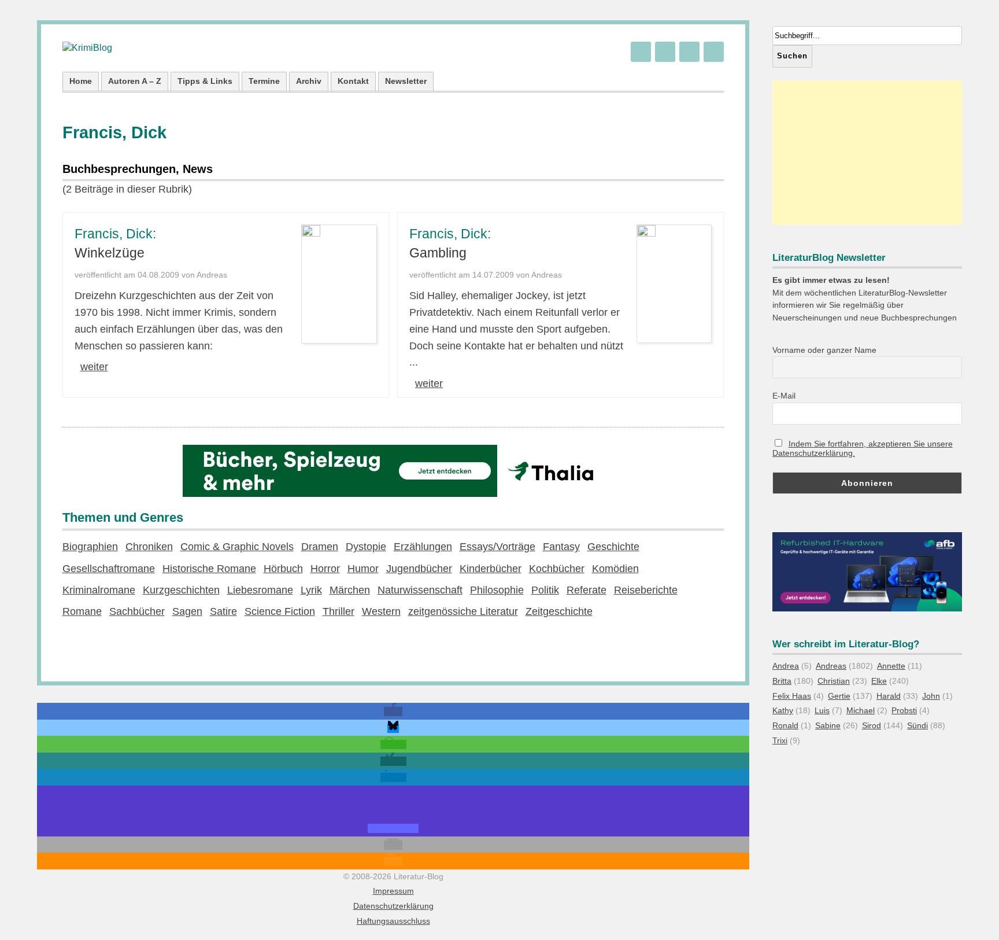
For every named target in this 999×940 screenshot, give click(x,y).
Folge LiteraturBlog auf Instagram (714, 52)
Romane (82, 611)
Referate (586, 590)
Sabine (828, 725)
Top (971, 912)
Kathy (782, 710)
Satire (223, 611)
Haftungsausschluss (393, 921)
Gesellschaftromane (108, 568)
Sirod (871, 725)
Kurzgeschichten (181, 590)
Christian (833, 680)
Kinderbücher (490, 568)
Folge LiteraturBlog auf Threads (665, 52)
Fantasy (561, 546)
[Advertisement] (867, 152)
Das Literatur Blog (87, 48)
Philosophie (497, 590)
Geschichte (613, 546)
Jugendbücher (419, 568)
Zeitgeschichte (559, 611)
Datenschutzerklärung (393, 905)
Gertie (839, 696)
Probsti (904, 710)
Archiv (308, 81)
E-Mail (784, 395)
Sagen (187, 611)
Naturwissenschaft (420, 590)
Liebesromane (260, 590)
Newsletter (406, 81)
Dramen (319, 546)
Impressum (393, 890)
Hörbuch (283, 568)
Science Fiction (280, 611)
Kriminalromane (98, 590)
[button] (393, 711)
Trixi (779, 740)
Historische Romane (209, 568)
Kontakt (353, 81)
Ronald (785, 725)
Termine (264, 81)
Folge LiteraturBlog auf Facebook (689, 52)
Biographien (90, 546)
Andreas (831, 665)
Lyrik (311, 590)
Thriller (338, 611)
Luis (822, 710)
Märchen (350, 590)
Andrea (785, 665)
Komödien (615, 568)
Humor (363, 568)
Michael (860, 710)
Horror (325, 568)
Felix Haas (791, 696)
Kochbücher (556, 568)
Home (80, 81)
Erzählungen (423, 546)
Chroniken (149, 546)
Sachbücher (137, 611)
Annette (891, 665)
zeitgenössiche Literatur (463, 611)
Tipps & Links (204, 81)
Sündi (917, 725)
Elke (879, 680)
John (931, 696)
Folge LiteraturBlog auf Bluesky (641, 52)
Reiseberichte (646, 590)
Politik (545, 590)
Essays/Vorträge (497, 546)
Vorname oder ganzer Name (824, 350)
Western (381, 611)
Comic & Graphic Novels (237, 546)
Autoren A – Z (134, 81)
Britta (781, 680)
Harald (888, 696)
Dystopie (366, 546)
